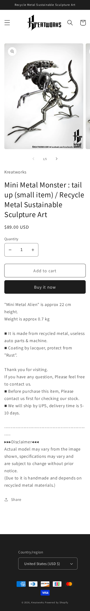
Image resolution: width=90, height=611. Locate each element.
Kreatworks (37, 602)
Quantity (11, 238)
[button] (7, 22)
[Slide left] (33, 158)
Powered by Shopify (56, 602)
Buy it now (45, 287)
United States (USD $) (42, 563)
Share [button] (16, 499)
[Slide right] (56, 158)
